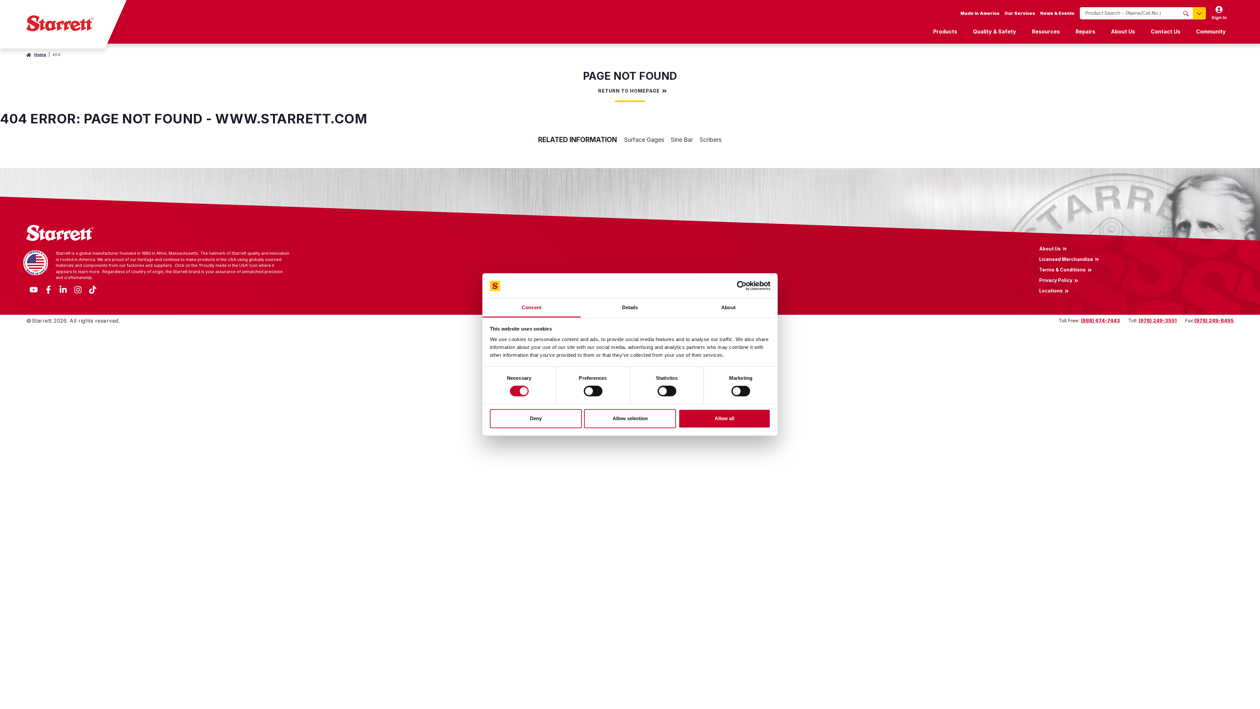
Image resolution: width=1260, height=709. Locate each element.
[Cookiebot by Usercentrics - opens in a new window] (741, 286)
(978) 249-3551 (1158, 320)
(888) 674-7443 (1100, 320)
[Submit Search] (1186, 13)
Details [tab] (630, 307)
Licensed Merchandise (1066, 259)
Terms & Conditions (1062, 269)
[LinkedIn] (63, 289)
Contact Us (1165, 31)
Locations (1051, 290)
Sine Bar (682, 139)
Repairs (1085, 31)
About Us (1123, 31)
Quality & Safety (994, 31)
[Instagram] (78, 289)
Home (40, 54)
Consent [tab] (531, 307)
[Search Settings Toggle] (1199, 13)
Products (945, 31)
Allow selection (630, 418)
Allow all (724, 418)
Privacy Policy (1055, 280)
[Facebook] (48, 289)
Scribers (711, 139)
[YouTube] (33, 289)
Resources (1046, 31)
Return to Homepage (629, 91)
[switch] (593, 391)
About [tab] (728, 307)
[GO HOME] (60, 23)
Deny (536, 418)
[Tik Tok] (92, 289)
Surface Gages (644, 139)
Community (1211, 31)
